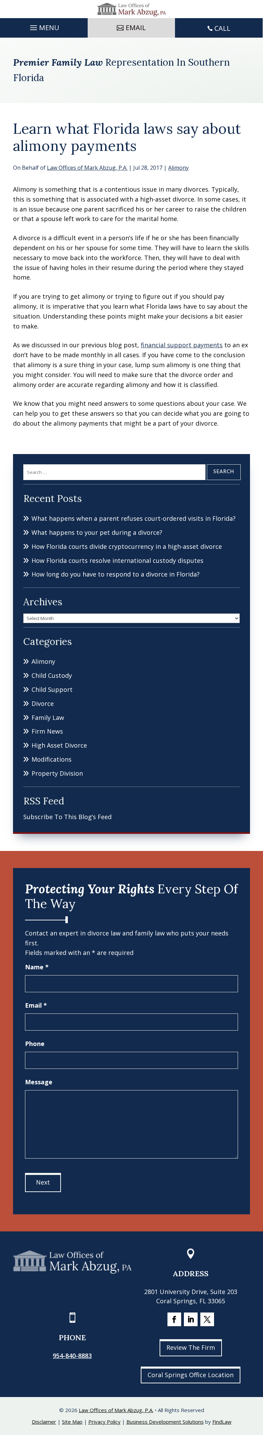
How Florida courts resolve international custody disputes (117, 560)
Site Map (72, 1421)
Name (37, 967)
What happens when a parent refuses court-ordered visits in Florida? (134, 518)
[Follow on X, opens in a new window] (207, 1319)
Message (38, 1082)
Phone (35, 1043)
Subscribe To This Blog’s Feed (67, 817)
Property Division (57, 773)
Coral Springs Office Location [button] (191, 1375)
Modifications (52, 759)
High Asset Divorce (59, 745)
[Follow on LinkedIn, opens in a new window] (191, 1319)
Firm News (47, 731)
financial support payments (182, 345)
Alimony (178, 167)
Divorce (43, 703)
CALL (222, 28)
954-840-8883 (72, 1356)
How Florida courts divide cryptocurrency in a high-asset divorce (127, 546)
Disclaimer (44, 1421)
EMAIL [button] (136, 27)
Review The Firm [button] (190, 1347)
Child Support (52, 689)
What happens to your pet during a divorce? (97, 532)
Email (36, 1005)
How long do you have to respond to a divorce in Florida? (116, 574)
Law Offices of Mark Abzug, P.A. (87, 167)
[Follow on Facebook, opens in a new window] (174, 1319)
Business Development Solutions (165, 1421)
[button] (43, 26)
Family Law (48, 717)
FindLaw (221, 1421)
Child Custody (52, 675)
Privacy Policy (104, 1421)
